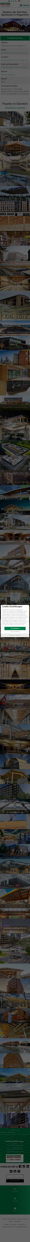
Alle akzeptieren (15, 628)
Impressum (18, 635)
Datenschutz (12, 635)
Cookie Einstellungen (15, 631)
